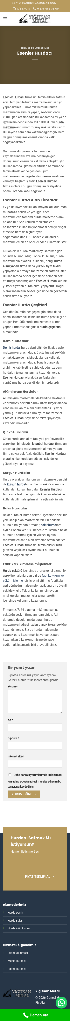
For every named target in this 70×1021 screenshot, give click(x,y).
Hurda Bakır (15, 920)
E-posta (13, 738)
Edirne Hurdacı (16, 969)
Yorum (13, 686)
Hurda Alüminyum (19, 928)
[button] (5, 18)
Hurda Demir (15, 912)
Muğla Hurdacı (16, 961)
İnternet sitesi (16, 756)
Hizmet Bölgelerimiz (35, 47)
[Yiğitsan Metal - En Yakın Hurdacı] (35, 18)
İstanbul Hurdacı (18, 953)
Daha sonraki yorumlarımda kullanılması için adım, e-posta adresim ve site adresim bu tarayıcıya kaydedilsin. (35, 780)
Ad (10, 720)
